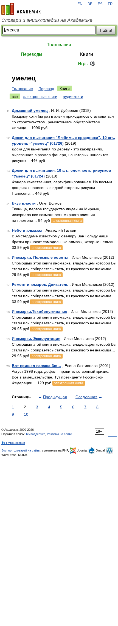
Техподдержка (35, 434)
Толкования (59, 44)
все (15, 96)
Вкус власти (24, 203)
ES (100, 4)
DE (90, 4)
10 (26, 414)
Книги (86, 54)
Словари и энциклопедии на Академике (46, 20)
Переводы (31, 54)
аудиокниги (73, 96)
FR (110, 4)
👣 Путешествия (13, 442)
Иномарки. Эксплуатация (36, 338)
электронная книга (67, 221)
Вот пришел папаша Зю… (36, 365)
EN (79, 4)
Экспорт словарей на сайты (20, 450)
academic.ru (21, 9)
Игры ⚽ (86, 63)
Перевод (46, 88)
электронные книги (40, 96)
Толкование (22, 88)
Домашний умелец (30, 110)
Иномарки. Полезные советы (40, 257)
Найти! (106, 30)
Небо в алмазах (27, 230)
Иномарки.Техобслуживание (39, 311)
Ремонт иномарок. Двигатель (40, 284)
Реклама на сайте (59, 434)
